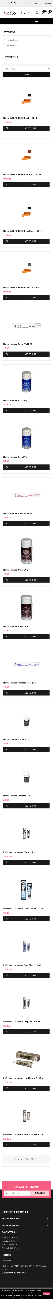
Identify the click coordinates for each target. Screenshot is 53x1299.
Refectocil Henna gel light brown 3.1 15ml (23, 1078)
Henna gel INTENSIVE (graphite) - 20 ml (21, 287)
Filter (26, 74)
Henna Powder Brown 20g (15, 570)
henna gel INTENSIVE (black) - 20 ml (20, 118)
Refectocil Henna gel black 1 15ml (19, 852)
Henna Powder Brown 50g (15, 626)
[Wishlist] (42, 12)
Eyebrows (9, 32)
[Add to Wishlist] (7, 128)
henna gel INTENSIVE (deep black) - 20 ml (22, 231)
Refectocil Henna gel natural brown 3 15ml (23, 1135)
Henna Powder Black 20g (15, 400)
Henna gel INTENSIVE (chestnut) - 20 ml (22, 174)
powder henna (13, 40)
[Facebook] (11, 3)
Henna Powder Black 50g (15, 457)
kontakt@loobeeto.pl (17, 1273)
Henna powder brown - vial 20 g (18, 513)
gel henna (11, 45)
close (47, 1294)
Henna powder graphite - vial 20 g (19, 683)
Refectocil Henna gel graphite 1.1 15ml (21, 1022)
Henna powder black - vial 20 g (18, 344)
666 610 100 (14, 1266)
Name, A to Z (27, 68)
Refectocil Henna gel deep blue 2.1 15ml (22, 965)
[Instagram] (15, 3)
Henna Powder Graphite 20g (16, 739)
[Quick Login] (37, 12)
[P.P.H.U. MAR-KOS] (13, 12)
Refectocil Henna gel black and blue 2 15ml (23, 909)
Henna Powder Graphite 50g (16, 796)
